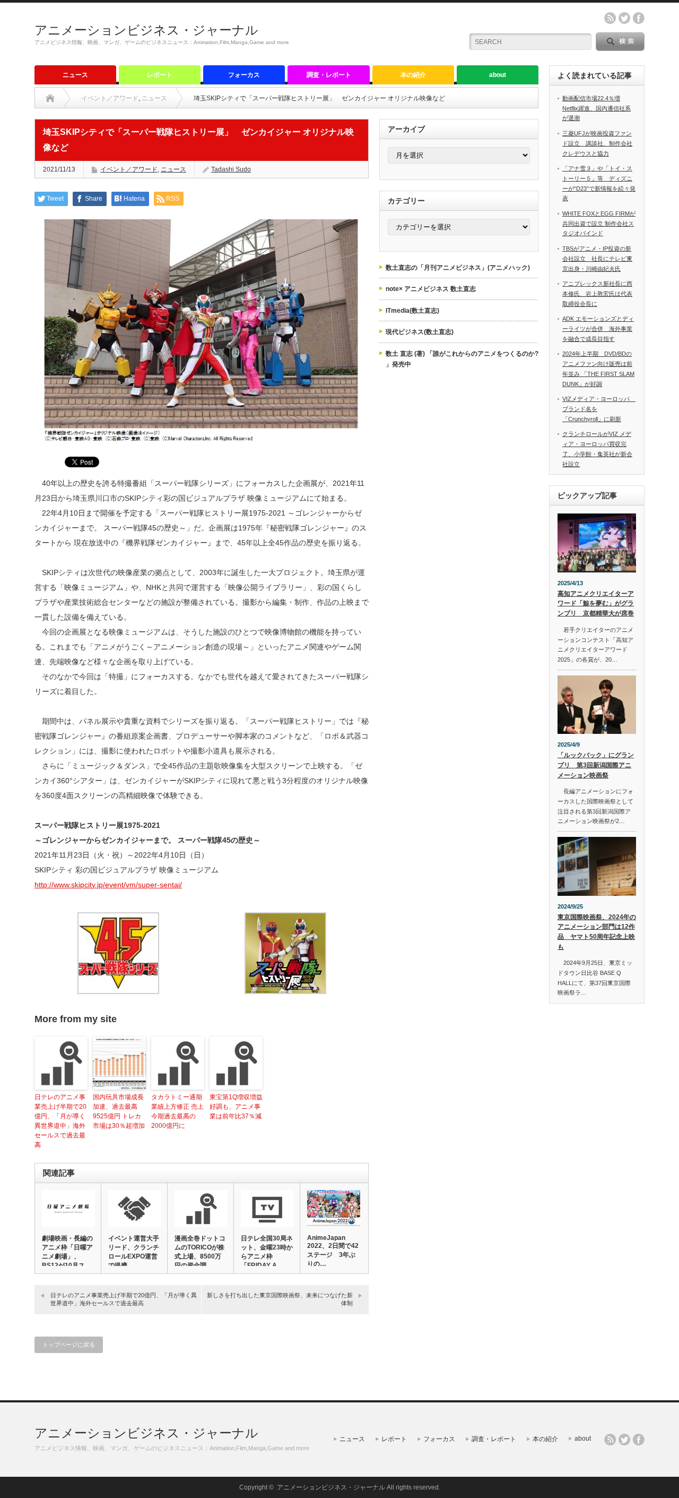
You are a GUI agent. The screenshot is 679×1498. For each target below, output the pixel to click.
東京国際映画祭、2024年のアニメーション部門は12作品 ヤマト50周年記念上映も (597, 932)
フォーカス (244, 75)
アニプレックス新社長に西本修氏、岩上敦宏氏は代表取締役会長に (597, 293)
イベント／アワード (109, 98)
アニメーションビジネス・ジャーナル (146, 30)
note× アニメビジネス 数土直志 (431, 289)
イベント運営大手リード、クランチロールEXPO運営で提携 (133, 1252)
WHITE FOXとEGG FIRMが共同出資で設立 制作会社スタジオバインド (599, 223)
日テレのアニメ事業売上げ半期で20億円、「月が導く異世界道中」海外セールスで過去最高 (60, 1121)
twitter (624, 18)
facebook (639, 18)
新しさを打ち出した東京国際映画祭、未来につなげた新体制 (280, 1299)
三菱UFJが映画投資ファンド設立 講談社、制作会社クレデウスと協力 (597, 143)
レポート (159, 75)
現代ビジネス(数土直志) (420, 332)
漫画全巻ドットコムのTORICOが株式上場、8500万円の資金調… (200, 1252)
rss (610, 18)
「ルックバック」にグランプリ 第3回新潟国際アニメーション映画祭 (596, 764)
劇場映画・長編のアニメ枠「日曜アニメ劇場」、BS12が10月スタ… (67, 1256)
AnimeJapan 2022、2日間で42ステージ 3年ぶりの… (333, 1251)
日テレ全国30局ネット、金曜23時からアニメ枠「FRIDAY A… (267, 1252)
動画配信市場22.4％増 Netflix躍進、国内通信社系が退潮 (596, 108)
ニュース (75, 75)
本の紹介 (413, 75)
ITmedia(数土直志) (412, 310)
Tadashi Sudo (231, 169)
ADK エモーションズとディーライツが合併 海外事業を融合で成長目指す (598, 328)
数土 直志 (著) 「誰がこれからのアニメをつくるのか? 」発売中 (462, 359)
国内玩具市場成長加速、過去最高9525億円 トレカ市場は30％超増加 (119, 1111)
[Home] (50, 98)
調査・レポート (329, 75)
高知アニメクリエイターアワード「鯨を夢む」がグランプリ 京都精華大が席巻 (596, 603)
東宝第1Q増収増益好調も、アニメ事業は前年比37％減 (236, 1106)
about (497, 75)
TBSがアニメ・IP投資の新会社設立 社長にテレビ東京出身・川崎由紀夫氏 (597, 258)
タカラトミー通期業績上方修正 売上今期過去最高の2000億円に (177, 1111)
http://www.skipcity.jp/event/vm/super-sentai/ (108, 884)
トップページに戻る (68, 1344)
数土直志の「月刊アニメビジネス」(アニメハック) (458, 267)
